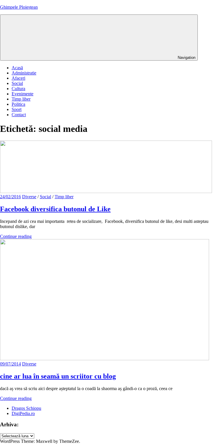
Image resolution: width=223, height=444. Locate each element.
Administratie (24, 72)
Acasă (17, 67)
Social (17, 83)
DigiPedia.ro (23, 413)
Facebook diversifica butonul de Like (55, 209)
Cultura (18, 88)
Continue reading (16, 236)
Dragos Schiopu (26, 408)
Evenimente (22, 93)
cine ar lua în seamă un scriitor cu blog (58, 376)
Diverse (29, 196)
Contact (19, 114)
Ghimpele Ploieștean (19, 7)
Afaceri (18, 78)
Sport (16, 109)
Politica (18, 104)
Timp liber (21, 99)
